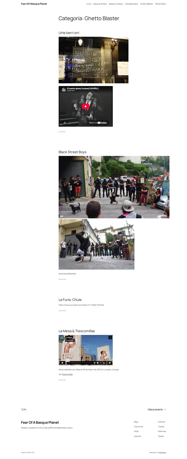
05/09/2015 (62, 279)
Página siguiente (157, 409)
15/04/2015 (62, 380)
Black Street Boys (72, 152)
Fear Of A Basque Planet (34, 3)
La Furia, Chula (70, 300)
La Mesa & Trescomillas (77, 331)
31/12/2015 (62, 132)
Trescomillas (67, 374)
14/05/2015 (62, 311)
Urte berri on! (69, 33)
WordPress (162, 452)
